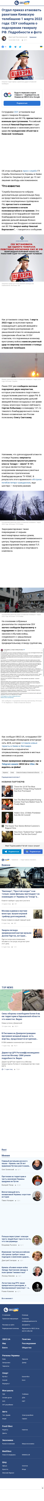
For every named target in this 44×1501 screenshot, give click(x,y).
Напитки (25, 1430)
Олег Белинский (8, 1170)
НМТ (23, 1401)
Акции (4, 1419)
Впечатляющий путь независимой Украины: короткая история (16, 1194)
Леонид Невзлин (8, 1276)
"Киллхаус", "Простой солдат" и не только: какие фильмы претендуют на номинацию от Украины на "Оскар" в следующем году (20, 894)
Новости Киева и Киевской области (27, 772)
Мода (24, 1469)
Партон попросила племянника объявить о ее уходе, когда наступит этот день (16, 941)
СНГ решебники (7, 1405)
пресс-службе (30, 171)
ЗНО (3, 1401)
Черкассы (5, 1366)
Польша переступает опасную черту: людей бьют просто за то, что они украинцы (16, 1238)
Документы (26, 1325)
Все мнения (7, 1298)
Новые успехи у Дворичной (12, 1023)
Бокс (23, 1380)
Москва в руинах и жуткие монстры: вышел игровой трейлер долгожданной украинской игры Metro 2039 (15, 914)
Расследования (29, 1343)
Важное (6, 865)
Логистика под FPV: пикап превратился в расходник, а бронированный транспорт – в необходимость (15, 1285)
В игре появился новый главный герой (16, 920)
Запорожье (6, 1362)
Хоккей (4, 1380)
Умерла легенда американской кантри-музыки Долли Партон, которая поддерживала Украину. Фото (16, 933)
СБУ (16, 112)
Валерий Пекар (7, 1185)
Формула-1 (6, 1383)
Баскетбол (25, 1376)
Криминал (33, 37)
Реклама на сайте (8, 1325)
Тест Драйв (6, 1415)
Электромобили (27, 1415)
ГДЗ (3, 1394)
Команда (25, 1315)
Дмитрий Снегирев (9, 1260)
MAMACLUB (26, 1455)
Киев (12, 772)
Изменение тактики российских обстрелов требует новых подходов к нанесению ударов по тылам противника (16, 1254)
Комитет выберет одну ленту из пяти (16, 901)
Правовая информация (10, 1319)
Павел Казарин (8, 1200)
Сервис (24, 1419)
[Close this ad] (42, 1488)
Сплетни (25, 1466)
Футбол (4, 1376)
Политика (26, 1339)
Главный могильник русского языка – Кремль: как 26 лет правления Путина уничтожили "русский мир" (15, 1163)
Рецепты (5, 1430)
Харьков (25, 1359)
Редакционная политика (10, 777)
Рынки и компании (8, 1444)
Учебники (25, 1394)
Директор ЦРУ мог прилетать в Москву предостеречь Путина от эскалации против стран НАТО (20, 1064)
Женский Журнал (8, 1473)
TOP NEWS (7, 987)
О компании (6, 1315)
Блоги (4, 1348)
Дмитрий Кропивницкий (17, 37)
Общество (26, 1348)
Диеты (4, 1433)
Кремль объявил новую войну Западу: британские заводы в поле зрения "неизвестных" (15, 1269)
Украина (5, 772)
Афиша (4, 1466)
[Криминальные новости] (5, 860)
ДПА (23, 1397)
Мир (4, 1343)
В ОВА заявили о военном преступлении (17, 1042)
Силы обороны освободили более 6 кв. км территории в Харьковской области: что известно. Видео (21, 1016)
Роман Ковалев (8, 1291)
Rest (4, 1149)
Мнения (6, 1155)
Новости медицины (9, 1455)
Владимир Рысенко (9, 1245)
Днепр (24, 1362)
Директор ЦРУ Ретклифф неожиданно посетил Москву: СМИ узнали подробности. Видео (20, 1055)
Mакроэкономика (28, 1444)
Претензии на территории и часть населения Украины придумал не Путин (14, 1179)
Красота (5, 1469)
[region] (22, 152)
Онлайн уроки (7, 1397)
